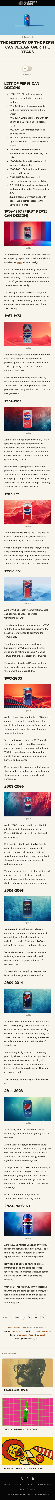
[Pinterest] (27, 1478)
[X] (22, 1478)
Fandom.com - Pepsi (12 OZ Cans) (30, 1335)
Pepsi (19, 262)
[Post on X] (43, 1317)
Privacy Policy (44, 1485)
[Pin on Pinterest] (36, 1317)
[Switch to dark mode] (27, 69)
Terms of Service (27, 1489)
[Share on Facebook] (29, 1317)
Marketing (46, 1331)
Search (7, 1485)
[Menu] (52, 3)
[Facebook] (32, 1478)
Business (17, 1327)
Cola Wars (37, 1331)
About (30, 1485)
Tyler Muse (15, 1331)
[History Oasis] (27, 3)
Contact (19, 1485)
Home (10, 1327)
